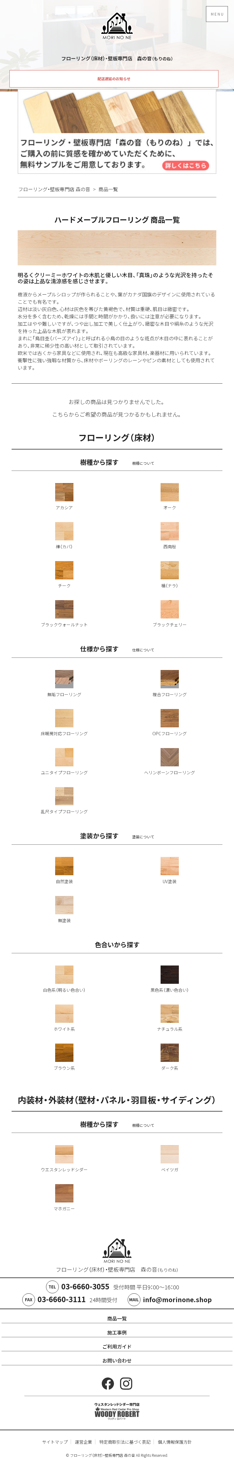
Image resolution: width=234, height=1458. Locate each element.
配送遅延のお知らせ (114, 78)
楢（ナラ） (169, 585)
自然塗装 (64, 881)
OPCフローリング (169, 733)
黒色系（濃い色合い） (170, 990)
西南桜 (169, 546)
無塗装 (64, 920)
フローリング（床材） (117, 437)
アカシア (64, 507)
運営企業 (83, 1442)
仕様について (143, 650)
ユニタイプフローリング (64, 772)
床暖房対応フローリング (64, 733)
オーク (169, 507)
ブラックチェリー (170, 625)
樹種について (143, 463)
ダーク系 (169, 1068)
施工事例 (117, 1332)
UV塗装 (169, 881)
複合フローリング (170, 694)
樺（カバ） (64, 546)
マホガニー (64, 1208)
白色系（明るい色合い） (64, 990)
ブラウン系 (64, 1068)
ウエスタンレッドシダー (64, 1169)
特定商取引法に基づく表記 (125, 1442)
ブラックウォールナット (64, 625)
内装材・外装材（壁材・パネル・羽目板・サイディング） (117, 1100)
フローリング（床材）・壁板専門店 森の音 (117, 1269)
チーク (64, 585)
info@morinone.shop (177, 1299)
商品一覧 (117, 1318)
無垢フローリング (64, 694)
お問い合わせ (117, 1360)
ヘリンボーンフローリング (169, 772)
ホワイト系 (64, 1029)
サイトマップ (55, 1442)
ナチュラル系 (170, 1029)
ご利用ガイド (117, 1346)
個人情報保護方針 (175, 1442)
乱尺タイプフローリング (64, 811)
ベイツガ (169, 1169)
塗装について (143, 837)
